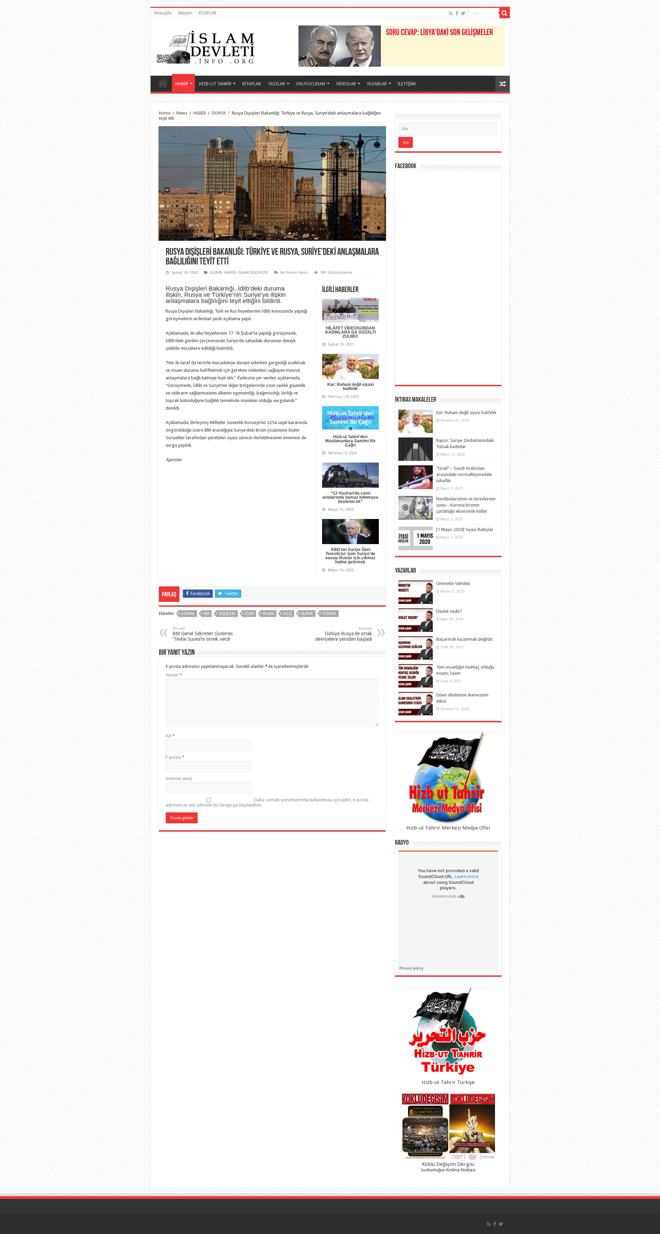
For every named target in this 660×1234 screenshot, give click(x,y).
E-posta (175, 757)
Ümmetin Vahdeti (453, 583)
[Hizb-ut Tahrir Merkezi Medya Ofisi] (448, 778)
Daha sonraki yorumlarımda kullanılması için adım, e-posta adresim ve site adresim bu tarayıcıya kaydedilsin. (267, 802)
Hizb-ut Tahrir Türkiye (448, 1082)
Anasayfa (163, 13)
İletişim (185, 13)
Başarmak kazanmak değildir (464, 639)
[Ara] (504, 13)
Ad (170, 735)
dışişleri (227, 613)
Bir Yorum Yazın (294, 272)
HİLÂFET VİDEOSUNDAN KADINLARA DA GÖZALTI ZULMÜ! (350, 332)
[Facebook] (457, 13)
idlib (249, 613)
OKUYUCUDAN (310, 83)
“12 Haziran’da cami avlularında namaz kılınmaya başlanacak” (350, 497)
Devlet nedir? (449, 611)
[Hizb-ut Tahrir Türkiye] (448, 1032)
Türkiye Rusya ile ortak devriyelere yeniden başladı (343, 634)
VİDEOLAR (346, 83)
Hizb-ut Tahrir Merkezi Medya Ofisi (448, 828)
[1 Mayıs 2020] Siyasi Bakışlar (464, 529)
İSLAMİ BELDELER (253, 272)
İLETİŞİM (407, 83)
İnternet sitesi (179, 778)
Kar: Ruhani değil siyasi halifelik (350, 386)
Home (164, 113)
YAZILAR (276, 83)
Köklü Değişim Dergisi (448, 1164)
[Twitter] (463, 13)
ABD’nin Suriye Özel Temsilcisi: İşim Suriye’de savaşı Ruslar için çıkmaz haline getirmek (350, 555)
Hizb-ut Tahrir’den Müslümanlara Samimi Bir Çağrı (350, 440)
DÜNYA (219, 113)
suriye (307, 613)
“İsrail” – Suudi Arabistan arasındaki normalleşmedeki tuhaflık (464, 474)
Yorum (174, 675)
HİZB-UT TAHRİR (215, 83)
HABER (181, 83)
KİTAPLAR (207, 13)
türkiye (329, 613)
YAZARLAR (377, 83)
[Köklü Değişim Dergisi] (448, 1126)
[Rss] (450, 13)
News (181, 113)
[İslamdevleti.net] (205, 45)
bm (206, 613)
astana (188, 613)
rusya (268, 613)
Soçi (287, 613)
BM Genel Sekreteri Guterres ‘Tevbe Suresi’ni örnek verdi (203, 634)
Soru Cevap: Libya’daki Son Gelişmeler (439, 33)
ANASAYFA (163, 83)
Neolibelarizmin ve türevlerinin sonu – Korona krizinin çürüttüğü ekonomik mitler (466, 505)
